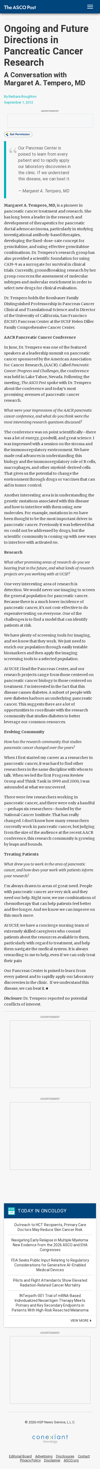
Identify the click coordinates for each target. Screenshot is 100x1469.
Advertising (44, 1456)
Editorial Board (20, 1456)
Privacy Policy (30, 1460)
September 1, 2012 (18, 102)
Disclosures (65, 1456)
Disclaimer (52, 1460)
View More (79, 1320)
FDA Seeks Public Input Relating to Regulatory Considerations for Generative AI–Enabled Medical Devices (50, 1265)
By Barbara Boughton (20, 96)
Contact (84, 1456)
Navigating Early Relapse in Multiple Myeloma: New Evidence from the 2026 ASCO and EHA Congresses (50, 1245)
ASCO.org (71, 1460)
